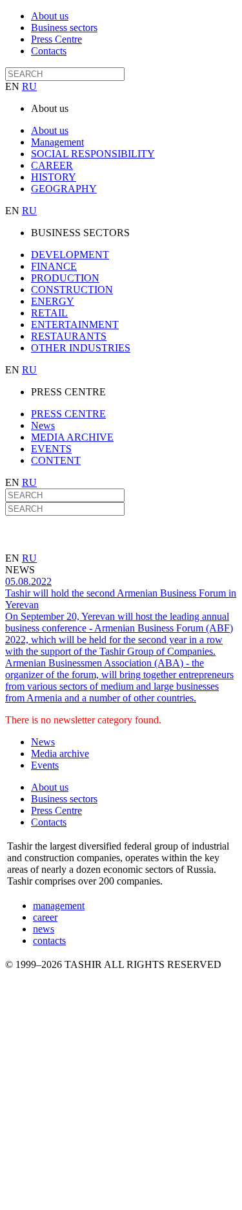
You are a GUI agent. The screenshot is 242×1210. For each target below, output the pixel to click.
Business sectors (64, 27)
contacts (49, 940)
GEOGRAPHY (64, 188)
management (59, 905)
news (43, 928)
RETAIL (49, 312)
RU (29, 86)
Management (57, 142)
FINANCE (54, 266)
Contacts (48, 50)
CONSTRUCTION (72, 289)
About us (49, 15)
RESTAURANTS (68, 336)
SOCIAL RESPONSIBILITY (93, 153)
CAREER (52, 165)
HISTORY (53, 176)
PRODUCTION (65, 277)
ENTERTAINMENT (75, 324)
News (43, 425)
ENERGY (52, 301)
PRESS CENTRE (68, 413)
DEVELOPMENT (70, 254)
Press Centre (56, 39)
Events (45, 765)
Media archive (60, 753)
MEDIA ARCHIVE (72, 437)
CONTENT (56, 460)
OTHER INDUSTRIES (80, 347)
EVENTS (51, 448)
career (45, 917)
